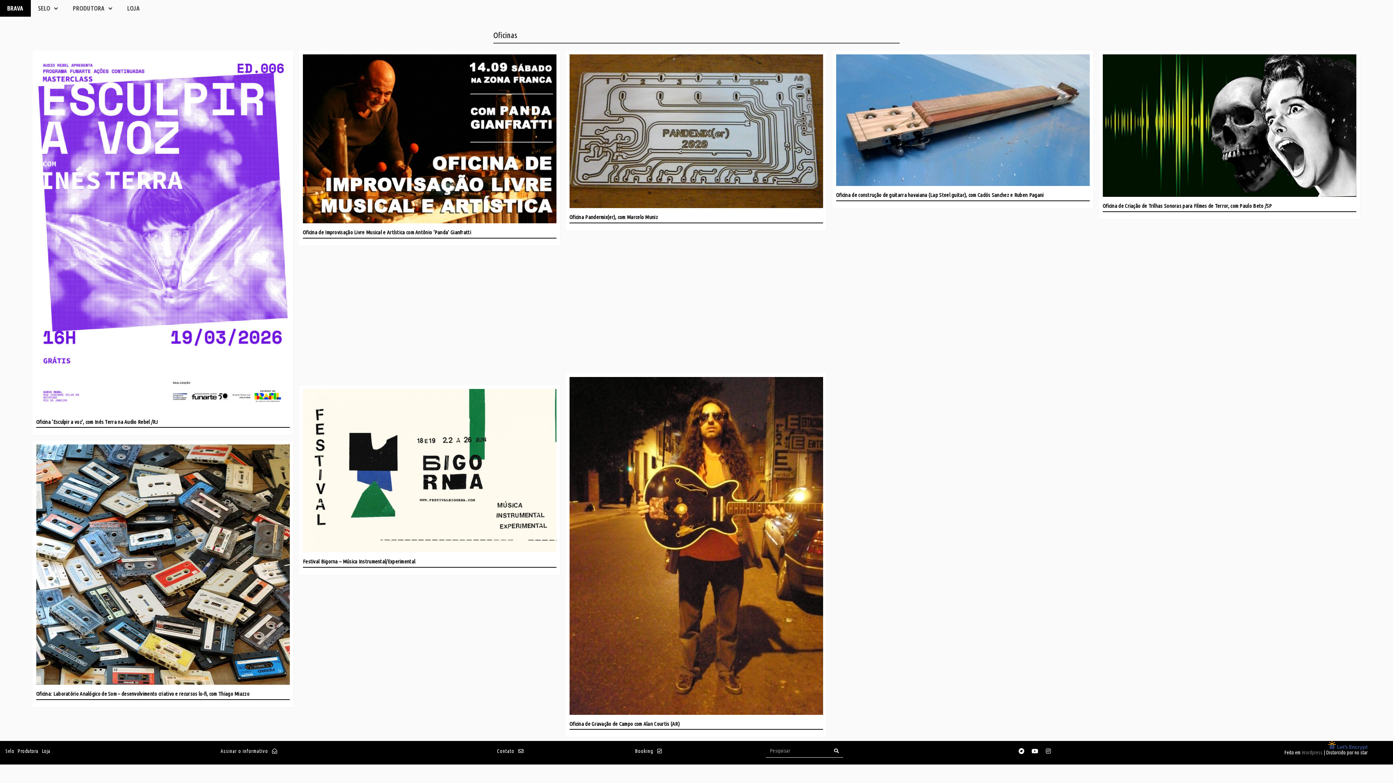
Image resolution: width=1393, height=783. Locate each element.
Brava (15, 8)
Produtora (89, 8)
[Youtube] (1035, 751)
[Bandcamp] (1021, 751)
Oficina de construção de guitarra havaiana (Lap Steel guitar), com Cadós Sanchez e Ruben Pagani (940, 195)
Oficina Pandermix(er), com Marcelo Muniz (614, 217)
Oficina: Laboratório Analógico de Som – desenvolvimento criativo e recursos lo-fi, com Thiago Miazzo (143, 694)
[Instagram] (1048, 751)
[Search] (836, 751)
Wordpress (1312, 752)
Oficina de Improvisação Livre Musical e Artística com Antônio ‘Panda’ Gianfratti (387, 232)
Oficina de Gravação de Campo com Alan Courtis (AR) (625, 724)
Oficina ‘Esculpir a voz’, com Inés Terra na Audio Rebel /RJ (97, 422)
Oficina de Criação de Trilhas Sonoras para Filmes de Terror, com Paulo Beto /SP (1187, 206)
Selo (44, 8)
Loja (133, 8)
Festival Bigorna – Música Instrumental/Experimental (359, 561)
